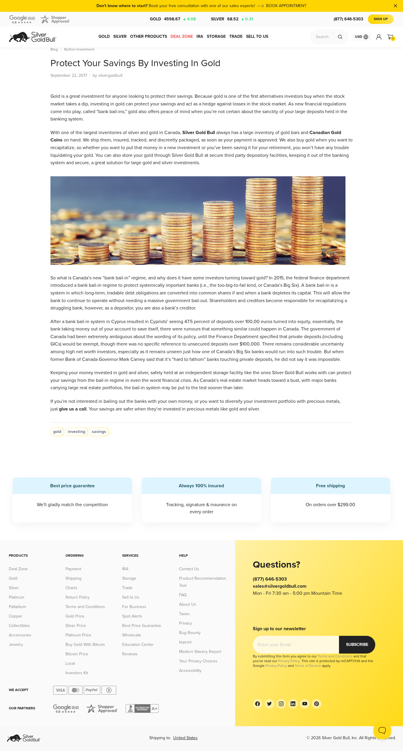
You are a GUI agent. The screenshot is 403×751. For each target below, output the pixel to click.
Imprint (185, 642)
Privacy (185, 623)
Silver (232, 19)
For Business (134, 606)
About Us (187, 604)
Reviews (129, 653)
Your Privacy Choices (198, 661)
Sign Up (381, 19)
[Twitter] (269, 703)
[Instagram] (281, 703)
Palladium (17, 606)
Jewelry (16, 644)
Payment (73, 568)
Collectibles (19, 625)
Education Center (138, 644)
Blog (54, 49)
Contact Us (189, 568)
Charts (71, 587)
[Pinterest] (316, 703)
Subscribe (357, 644)
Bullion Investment (79, 49)
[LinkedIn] (293, 703)
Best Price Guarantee (141, 625)
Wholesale (131, 635)
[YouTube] (304, 703)
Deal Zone (18, 568)
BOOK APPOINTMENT (286, 5)
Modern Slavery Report (200, 651)
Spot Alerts (132, 616)
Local (70, 663)
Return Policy (77, 597)
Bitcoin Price (76, 653)
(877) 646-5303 (348, 19)
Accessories (20, 635)
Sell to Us (131, 597)
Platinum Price (78, 635)
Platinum (16, 597)
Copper (15, 616)
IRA (125, 568)
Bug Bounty (190, 632)
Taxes (184, 613)
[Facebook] (257, 703)
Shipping (73, 578)
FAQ (183, 594)
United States (185, 737)
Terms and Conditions (85, 606)
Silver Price (75, 625)
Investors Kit (76, 672)
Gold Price (74, 616)
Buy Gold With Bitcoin (85, 644)
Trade (127, 587)
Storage (129, 578)
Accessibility (190, 670)
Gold (173, 19)
